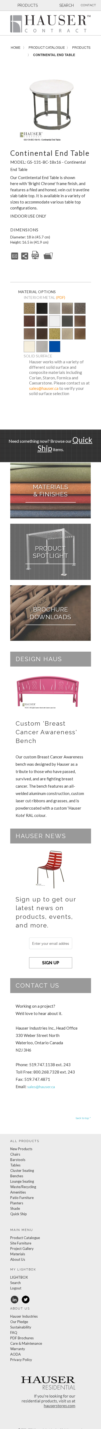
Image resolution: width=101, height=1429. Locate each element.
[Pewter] (54, 312)
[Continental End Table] (50, 102)
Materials (17, 1254)
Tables (15, 1165)
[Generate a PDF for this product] (35, 258)
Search (15, 1283)
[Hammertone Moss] (54, 334)
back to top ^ (83, 1118)
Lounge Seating (22, 1181)
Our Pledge (19, 1322)
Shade (15, 1208)
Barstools (17, 1160)
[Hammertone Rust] (42, 334)
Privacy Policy (21, 1359)
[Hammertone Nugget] (29, 309)
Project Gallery (22, 1248)
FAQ (13, 1332)
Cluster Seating (22, 1170)
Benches (16, 1176)
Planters (16, 1203)
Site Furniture (20, 1243)
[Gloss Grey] (42, 347)
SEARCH (66, 5)
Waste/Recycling (23, 1187)
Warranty (17, 1349)
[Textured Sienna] (80, 321)
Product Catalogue (47, 47)
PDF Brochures (22, 1338)
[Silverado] (67, 312)
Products (81, 47)
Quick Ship (18, 1214)
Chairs (15, 1154)
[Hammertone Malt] (29, 334)
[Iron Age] (80, 309)
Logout (15, 1288)
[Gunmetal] (67, 321)
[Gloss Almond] (29, 347)
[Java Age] (80, 334)
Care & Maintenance (26, 1343)
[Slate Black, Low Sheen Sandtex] (42, 312)
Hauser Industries (24, 1316)
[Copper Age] (29, 321)
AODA (15, 1354)
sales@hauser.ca (43, 388)
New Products (21, 1149)
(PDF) (60, 297)
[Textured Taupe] (67, 334)
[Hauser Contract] (50, 24)
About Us (17, 1259)
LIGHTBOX (19, 1277)
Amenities (18, 1192)
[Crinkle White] (54, 321)
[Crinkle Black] (42, 321)
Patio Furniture (22, 1197)
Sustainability (20, 1327)
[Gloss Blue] (54, 347)
